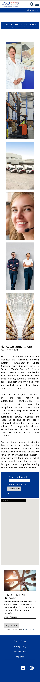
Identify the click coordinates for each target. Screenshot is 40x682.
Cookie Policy (20, 641)
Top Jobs (20, 656)
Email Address (10, 617)
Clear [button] (10, 492)
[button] (37, 4)
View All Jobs (20, 651)
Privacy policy (20, 646)
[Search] (31, 4)
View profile (32, 10)
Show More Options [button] (18, 484)
